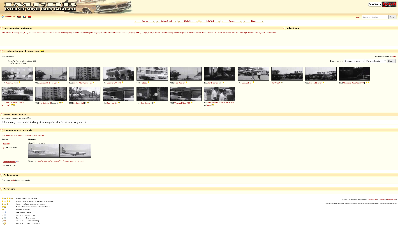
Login (358, 17)
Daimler (110, 83)
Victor (184, 103)
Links (253, 21)
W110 (362, 83)
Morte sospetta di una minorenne (187, 33)
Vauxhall (178, 103)
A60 (80, 83)
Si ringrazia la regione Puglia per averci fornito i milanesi (98, 33)
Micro (228, 102)
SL (23, 102)
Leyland (312, 83)
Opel (75, 103)
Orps (245, 33)
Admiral (80, 103)
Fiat (142, 83)
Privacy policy (391, 199)
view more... (273, 33)
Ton (52, 83)
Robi (394, 56)
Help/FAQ (210, 21)
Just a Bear (6, 33)
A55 (46, 83)
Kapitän (114, 103)
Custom (181, 83)
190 (357, 83)
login (13, 180)
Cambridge (87, 83)
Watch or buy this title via (11, 118)
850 (145, 83)
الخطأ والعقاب (27, 33)
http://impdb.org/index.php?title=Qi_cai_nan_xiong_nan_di (60, 161)
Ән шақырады (260, 33)
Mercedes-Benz (349, 83)
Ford (176, 83)
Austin (8, 83)
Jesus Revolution (224, 33)
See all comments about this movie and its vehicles (23, 135)
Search (144, 21)
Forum (231, 21)
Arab (247, 83)
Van (55, 83)
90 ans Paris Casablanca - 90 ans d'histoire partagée (47, 33)
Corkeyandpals (9, 162)
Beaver (319, 83)
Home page (10, 16)
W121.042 (6, 105)
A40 (13, 83)
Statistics (188, 21)
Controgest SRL (372, 199)
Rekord (147, 103)
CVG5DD (117, 83)
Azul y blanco (237, 33)
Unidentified (166, 21)
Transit (215, 83)
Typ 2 (209, 105)
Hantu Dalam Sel (209, 33)
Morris (42, 103)
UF (251, 83)
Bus (232, 102)
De (220, 102)
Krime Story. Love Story (164, 33)
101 (188, 103)
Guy (243, 83)
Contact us (382, 199)
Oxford (48, 103)
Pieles (250, 33)
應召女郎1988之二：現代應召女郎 (141, 33)
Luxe (223, 102)
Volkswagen (213, 102)
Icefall (125, 33)
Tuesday (15, 33)
